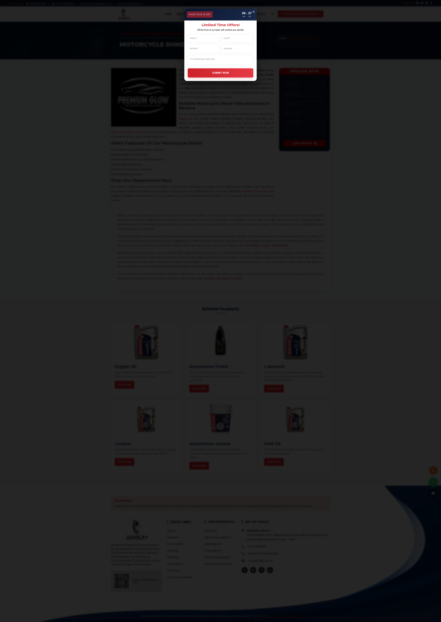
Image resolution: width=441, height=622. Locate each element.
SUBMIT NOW (220, 72)
